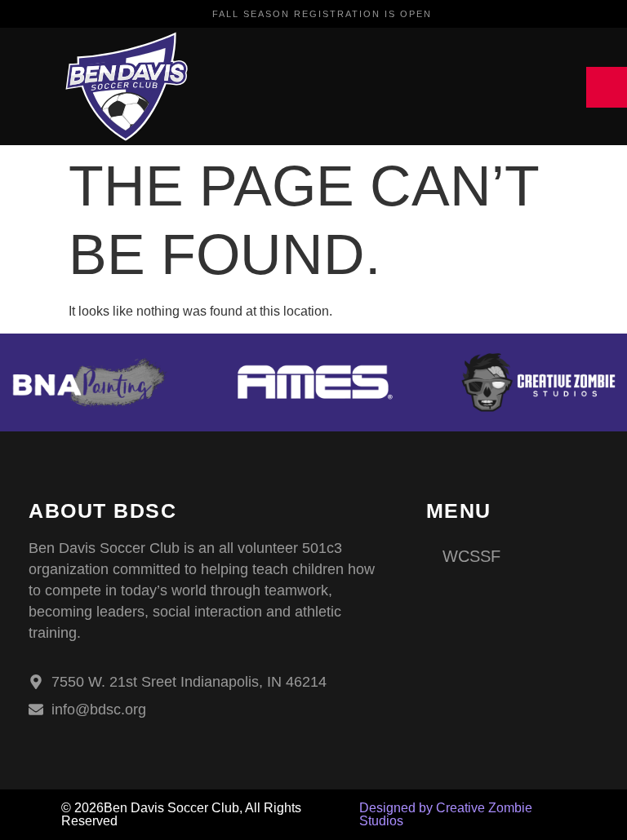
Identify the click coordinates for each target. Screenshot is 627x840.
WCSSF (471, 556)
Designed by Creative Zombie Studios (445, 814)
